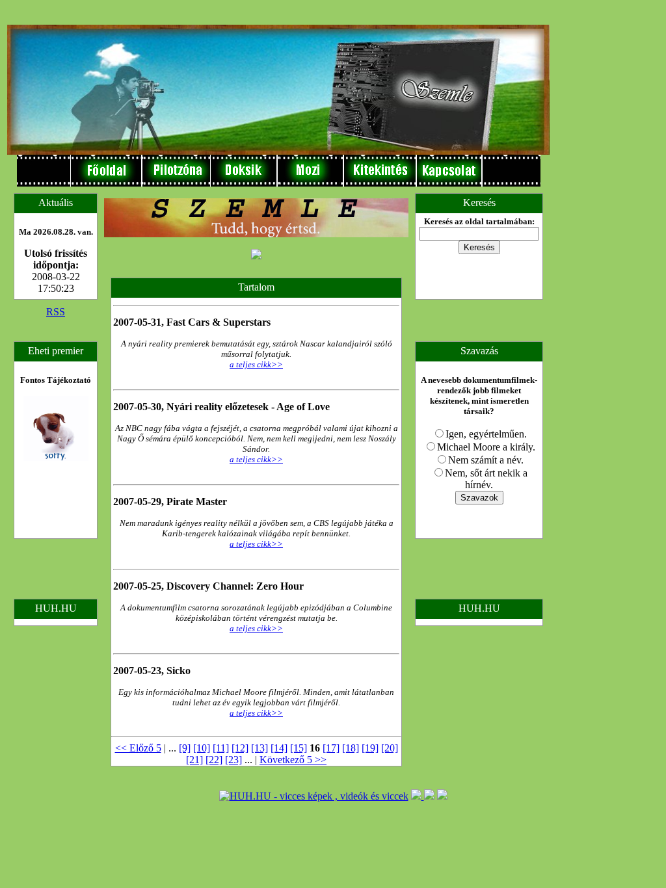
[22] (214, 759)
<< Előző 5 (138, 747)
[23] (233, 759)
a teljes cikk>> (256, 364)
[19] (370, 747)
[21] (194, 759)
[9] (185, 747)
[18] (350, 747)
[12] (240, 747)
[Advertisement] (591, 202)
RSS (55, 311)
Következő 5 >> (293, 759)
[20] (389, 747)
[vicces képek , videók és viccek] (313, 796)
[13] (259, 747)
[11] (221, 747)
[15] (298, 747)
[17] (331, 747)
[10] (201, 747)
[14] (279, 747)
